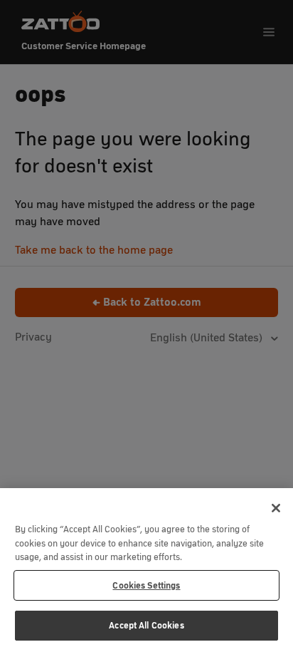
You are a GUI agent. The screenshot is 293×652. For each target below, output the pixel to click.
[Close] (276, 508)
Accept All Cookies (146, 625)
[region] (146, 570)
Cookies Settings (146, 585)
